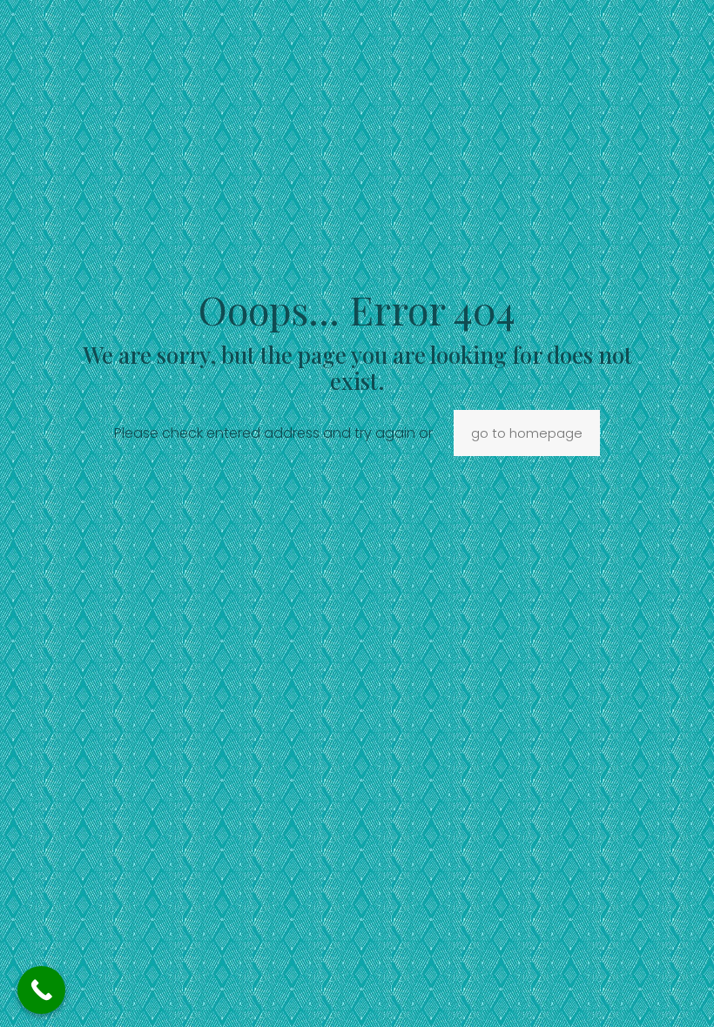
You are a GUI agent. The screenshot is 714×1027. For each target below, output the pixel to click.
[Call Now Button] (41, 990)
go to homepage (527, 433)
